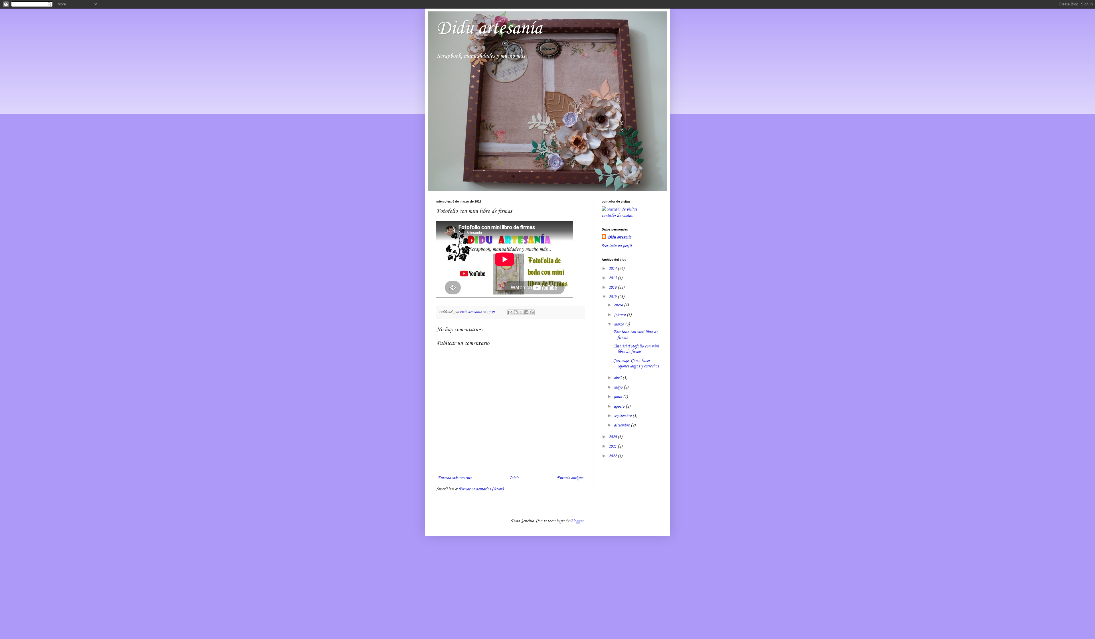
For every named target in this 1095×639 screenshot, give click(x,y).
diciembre (622, 425)
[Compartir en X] (521, 312)
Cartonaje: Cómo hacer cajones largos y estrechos (636, 363)
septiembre (623, 415)
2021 (613, 446)
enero (619, 305)
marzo (619, 324)
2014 (613, 268)
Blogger (576, 521)
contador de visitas (617, 215)
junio (618, 396)
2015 (613, 278)
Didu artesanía (489, 28)
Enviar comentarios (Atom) (481, 489)
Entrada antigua (570, 478)
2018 (613, 287)
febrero (620, 315)
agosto (620, 406)
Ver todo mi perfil (617, 245)
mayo (619, 387)
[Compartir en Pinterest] (532, 312)
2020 (613, 437)
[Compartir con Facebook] (526, 312)
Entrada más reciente (455, 478)
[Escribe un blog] (515, 312)
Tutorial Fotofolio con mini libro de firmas (636, 349)
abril (618, 378)
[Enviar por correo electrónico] (510, 312)
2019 (613, 297)
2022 (613, 456)
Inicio (514, 478)
